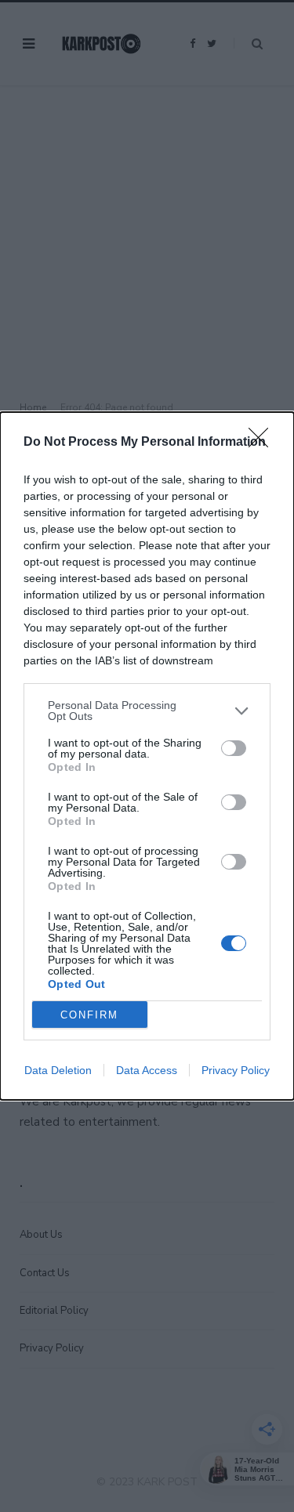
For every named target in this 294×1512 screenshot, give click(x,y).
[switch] (233, 748)
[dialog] (147, 756)
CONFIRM (89, 1015)
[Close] (263, 443)
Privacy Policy (235, 1070)
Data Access (146, 1070)
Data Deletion (58, 1070)
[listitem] (147, 711)
